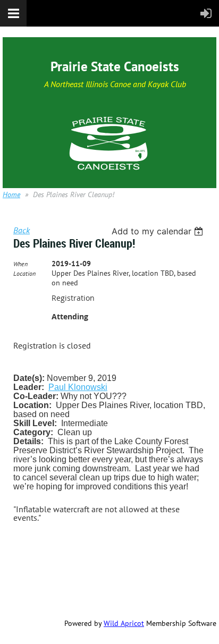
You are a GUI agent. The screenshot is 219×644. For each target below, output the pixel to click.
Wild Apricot (124, 623)
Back (21, 230)
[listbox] (159, 231)
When (20, 264)
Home (11, 194)
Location (24, 273)
